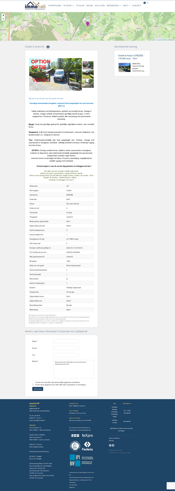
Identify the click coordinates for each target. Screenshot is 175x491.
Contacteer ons (73, 403)
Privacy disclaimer (114, 438)
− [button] (3, 18)
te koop (67, 5)
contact (136, 5)
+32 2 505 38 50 (73, 485)
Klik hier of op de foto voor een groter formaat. (46, 98)
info (125, 5)
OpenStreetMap (162, 40)
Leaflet (154, 40)
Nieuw (89, 5)
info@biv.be (72, 487)
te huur (80, 5)
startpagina (54, 5)
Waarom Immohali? (74, 418)
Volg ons (100, 5)
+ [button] (3, 15)
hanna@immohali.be (39, 420)
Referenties (113, 5)
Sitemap (111, 440)
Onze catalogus (73, 411)
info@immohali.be (38, 447)
